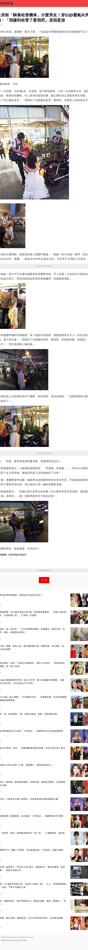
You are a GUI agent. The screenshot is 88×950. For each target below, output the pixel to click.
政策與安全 (12, 940)
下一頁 (44, 580)
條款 (18, 940)
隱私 (21, 940)
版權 (25, 940)
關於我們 (4, 940)
